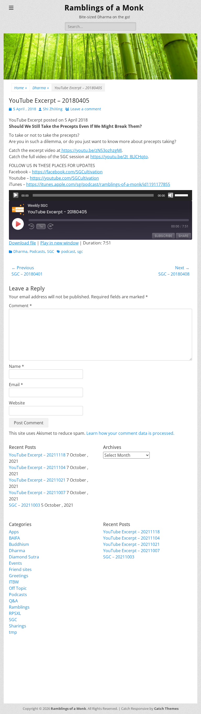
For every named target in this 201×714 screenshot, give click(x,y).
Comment (20, 306)
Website (17, 403)
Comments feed (24, 670)
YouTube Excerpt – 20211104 (37, 467)
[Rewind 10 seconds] (31, 226)
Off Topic (18, 588)
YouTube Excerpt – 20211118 (37, 455)
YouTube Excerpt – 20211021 (37, 480)
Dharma (40, 87)
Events (15, 563)
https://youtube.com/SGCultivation (64, 178)
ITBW (14, 582)
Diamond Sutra (24, 557)
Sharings (17, 626)
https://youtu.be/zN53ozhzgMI (91, 150)
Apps (14, 532)
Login (14, 658)
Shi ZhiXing (53, 108)
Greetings (18, 576)
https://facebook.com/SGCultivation (67, 172)
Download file (22, 243)
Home (20, 87)
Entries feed (20, 664)
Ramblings (19, 607)
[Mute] (170, 195)
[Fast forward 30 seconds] (51, 226)
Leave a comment (85, 108)
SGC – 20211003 (24, 505)
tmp (13, 632)
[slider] (182, 194)
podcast (68, 251)
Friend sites (20, 569)
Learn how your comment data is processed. (130, 433)
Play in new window (59, 243)
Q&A (13, 601)
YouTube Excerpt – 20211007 (37, 492)
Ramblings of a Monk (104, 7)
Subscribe (163, 235)
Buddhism (19, 544)
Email (16, 384)
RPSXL (15, 613)
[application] (100, 195)
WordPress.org (24, 676)
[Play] (15, 195)
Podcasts (37, 251)
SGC (50, 251)
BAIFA (14, 538)
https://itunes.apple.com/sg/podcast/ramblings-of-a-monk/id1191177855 (98, 184)
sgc (80, 251)
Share (183, 235)
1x (41, 226)
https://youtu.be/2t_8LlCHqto (119, 156)
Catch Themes (166, 708)
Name (16, 366)
